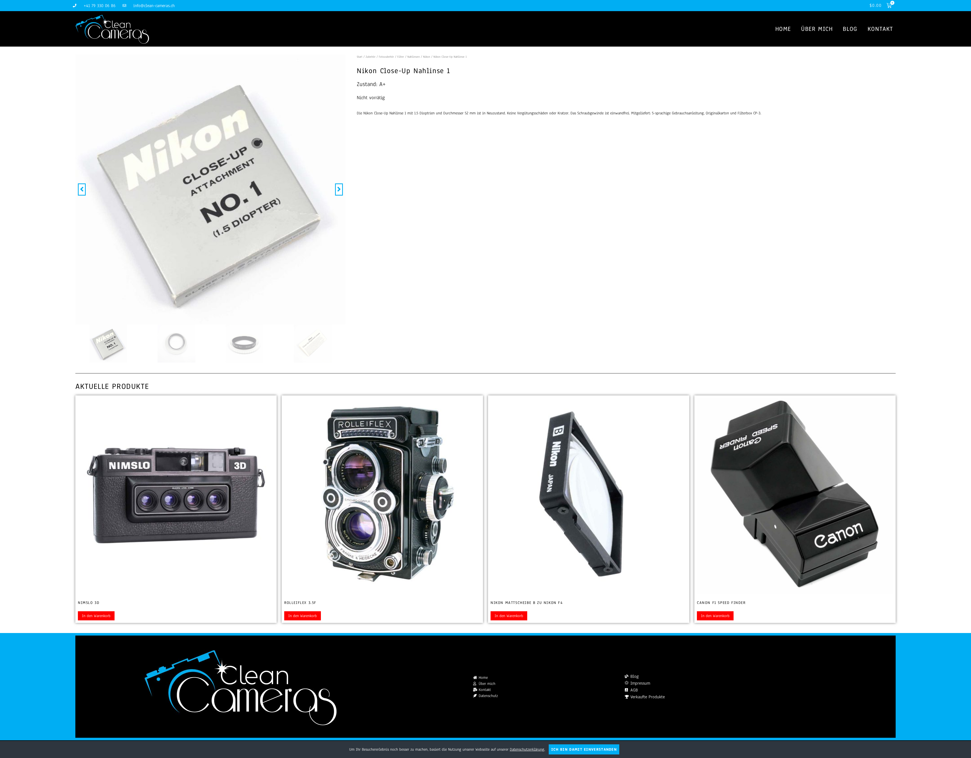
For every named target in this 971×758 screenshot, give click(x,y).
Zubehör (371, 57)
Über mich (817, 29)
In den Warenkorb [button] (96, 615)
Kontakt (880, 29)
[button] (82, 189)
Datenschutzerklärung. (527, 749)
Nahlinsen (413, 57)
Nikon (426, 57)
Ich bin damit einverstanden (584, 749)
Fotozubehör (386, 57)
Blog (850, 29)
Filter (400, 57)
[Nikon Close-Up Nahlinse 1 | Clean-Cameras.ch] (210, 189)
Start (359, 57)
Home (783, 29)
